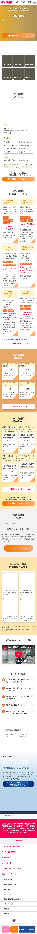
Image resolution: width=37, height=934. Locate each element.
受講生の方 (7, 889)
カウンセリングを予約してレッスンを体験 (18, 784)
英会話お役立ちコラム (10, 884)
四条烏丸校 (9, 734)
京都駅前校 (23, 734)
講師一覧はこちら (20, 406)
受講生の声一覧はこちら (20, 489)
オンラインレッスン (23, 2)
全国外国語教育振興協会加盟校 (12, 899)
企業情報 (6, 914)
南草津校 (23, 736)
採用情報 (6, 909)
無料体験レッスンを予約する (27, 929)
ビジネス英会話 (10, 828)
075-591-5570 (15, 762)
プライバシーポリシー (10, 904)
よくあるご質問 (8, 879)
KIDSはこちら (17, 2)
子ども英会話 (21, 828)
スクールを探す (30, 2)
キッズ (5, 929)
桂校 (7, 736)
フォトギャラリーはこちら (18, 548)
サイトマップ (7, 894)
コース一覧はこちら (20, 344)
